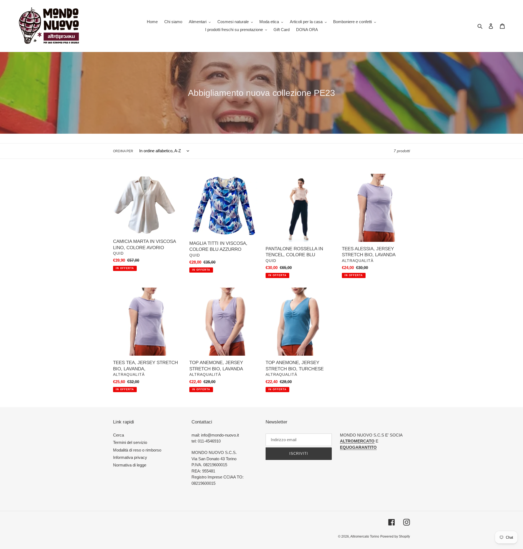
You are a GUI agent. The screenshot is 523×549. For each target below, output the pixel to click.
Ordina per (123, 151)
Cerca (118, 435)
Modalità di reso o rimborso (137, 450)
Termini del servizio (130, 442)
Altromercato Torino (364, 536)
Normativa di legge (129, 465)
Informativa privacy (130, 457)
